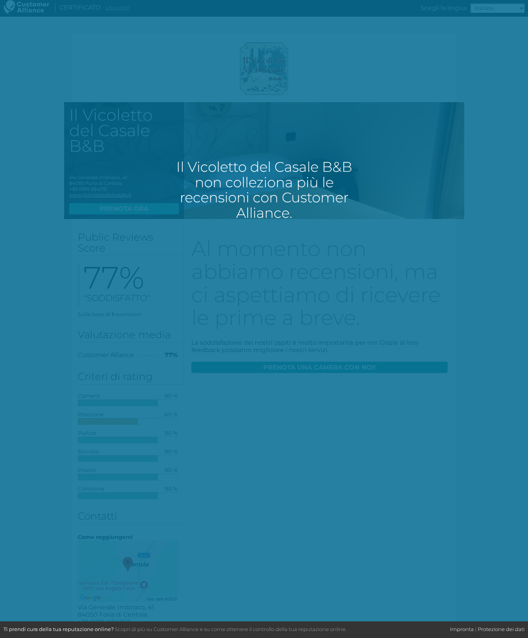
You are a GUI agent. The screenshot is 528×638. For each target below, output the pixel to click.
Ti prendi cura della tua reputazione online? (58, 629)
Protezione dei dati (501, 629)
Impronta (462, 629)
